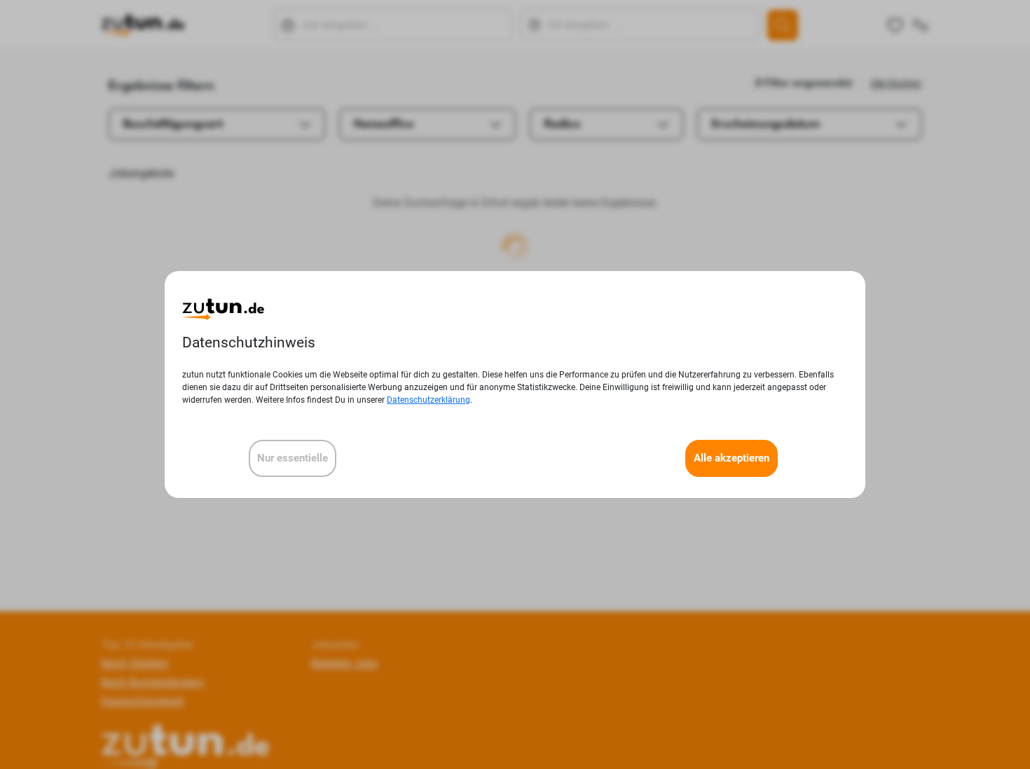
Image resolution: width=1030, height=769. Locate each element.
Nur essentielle (292, 458)
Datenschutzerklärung (428, 400)
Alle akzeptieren (731, 458)
